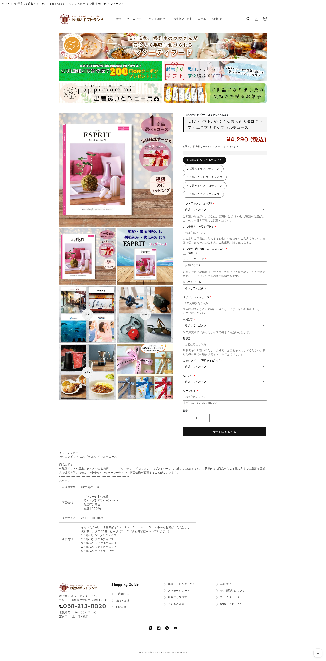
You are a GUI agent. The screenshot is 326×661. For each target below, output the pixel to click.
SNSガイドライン (230, 603)
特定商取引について (232, 590)
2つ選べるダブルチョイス (203, 168)
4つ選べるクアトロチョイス (205, 185)
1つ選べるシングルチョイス (204, 160)
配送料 (196, 146)
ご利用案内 (122, 593)
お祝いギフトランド (157, 652)
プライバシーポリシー (233, 597)
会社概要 (225, 583)
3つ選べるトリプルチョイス (205, 177)
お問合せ (121, 606)
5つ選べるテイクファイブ (203, 194)
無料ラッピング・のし (181, 583)
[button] (248, 19)
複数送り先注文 (177, 597)
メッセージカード (178, 590)
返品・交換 (122, 600)
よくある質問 (175, 603)
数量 (185, 410)
